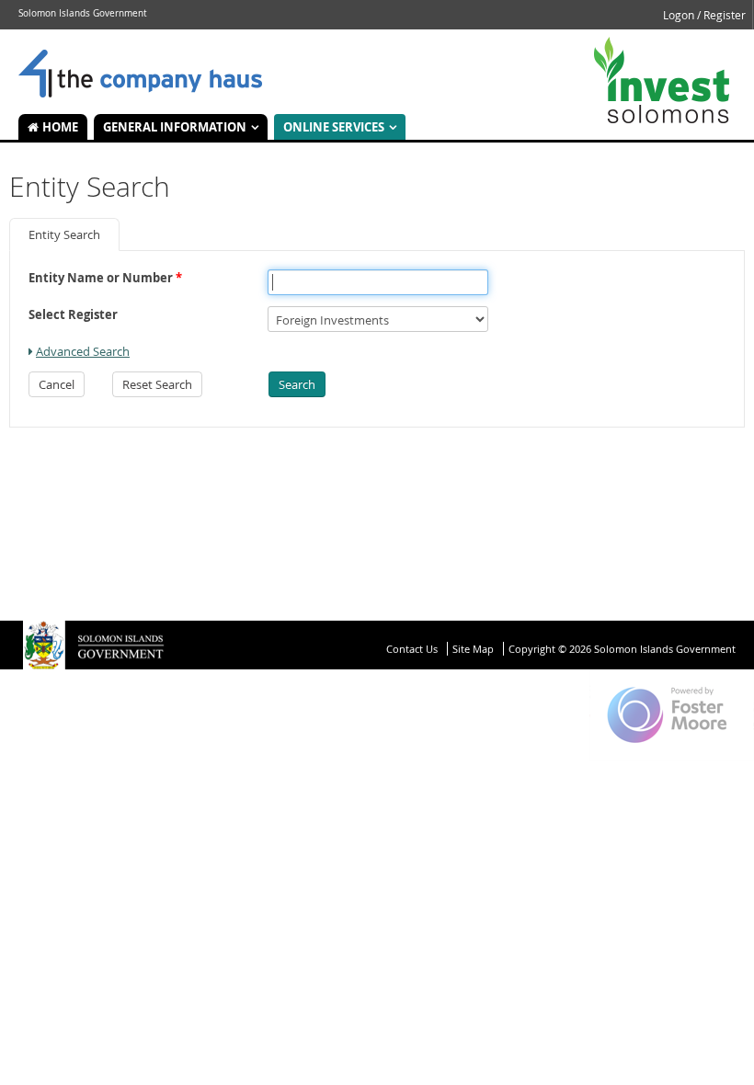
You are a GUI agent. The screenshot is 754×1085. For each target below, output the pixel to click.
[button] (57, 384)
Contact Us (412, 649)
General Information (174, 127)
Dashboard (140, 74)
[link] (79, 351)
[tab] (64, 234)
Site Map (473, 649)
